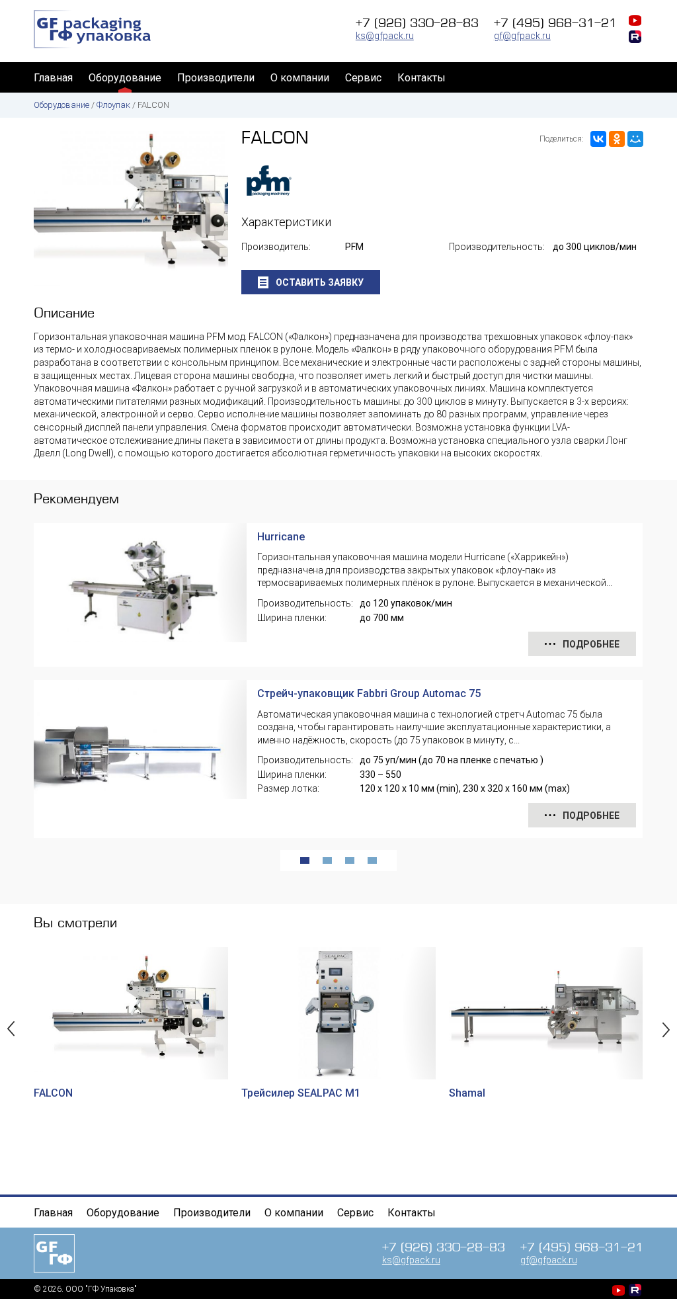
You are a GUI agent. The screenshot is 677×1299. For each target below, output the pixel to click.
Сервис (363, 77)
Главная (53, 77)
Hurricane (281, 536)
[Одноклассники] (617, 139)
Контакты (421, 77)
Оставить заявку (319, 282)
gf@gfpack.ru (522, 35)
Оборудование (125, 77)
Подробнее (590, 644)
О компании (299, 77)
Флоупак (113, 105)
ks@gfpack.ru (385, 35)
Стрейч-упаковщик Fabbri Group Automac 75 (369, 693)
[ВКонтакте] (598, 139)
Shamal (467, 1093)
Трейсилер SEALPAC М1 (300, 1093)
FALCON (53, 1093)
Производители (216, 77)
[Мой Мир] (635, 139)
